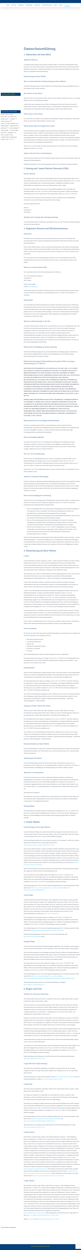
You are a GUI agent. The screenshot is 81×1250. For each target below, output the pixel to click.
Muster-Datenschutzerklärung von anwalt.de (48, 1219)
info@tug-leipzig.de (33, 286)
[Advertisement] (11, 68)
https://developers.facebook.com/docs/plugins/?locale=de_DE (39, 845)
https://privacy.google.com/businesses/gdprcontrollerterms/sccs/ (39, 1121)
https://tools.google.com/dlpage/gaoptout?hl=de (35, 1169)
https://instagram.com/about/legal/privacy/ (34, 984)
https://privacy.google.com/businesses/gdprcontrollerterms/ (46, 1118)
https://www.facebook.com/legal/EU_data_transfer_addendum (47, 887)
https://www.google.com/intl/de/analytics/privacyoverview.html (48, 1175)
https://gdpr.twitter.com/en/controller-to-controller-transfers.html (47, 930)
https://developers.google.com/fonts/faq (64, 1076)
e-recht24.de (31, 1219)
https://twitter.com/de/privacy (51, 913)
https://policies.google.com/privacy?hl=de (34, 1058)
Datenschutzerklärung (40, 1246)
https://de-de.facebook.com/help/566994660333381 (62, 978)
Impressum (33, 1246)
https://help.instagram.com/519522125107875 (35, 978)
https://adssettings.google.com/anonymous (34, 1212)
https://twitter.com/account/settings (32, 936)
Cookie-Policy (47, 1246)
